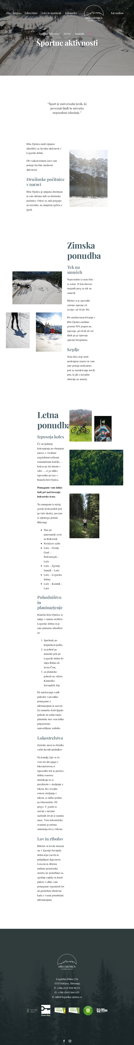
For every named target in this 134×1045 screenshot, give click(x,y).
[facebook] (64, 1041)
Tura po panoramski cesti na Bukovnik (53, 534)
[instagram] (70, 1041)
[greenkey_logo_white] (45, 1006)
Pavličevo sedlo (52, 543)
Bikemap (42, 522)
